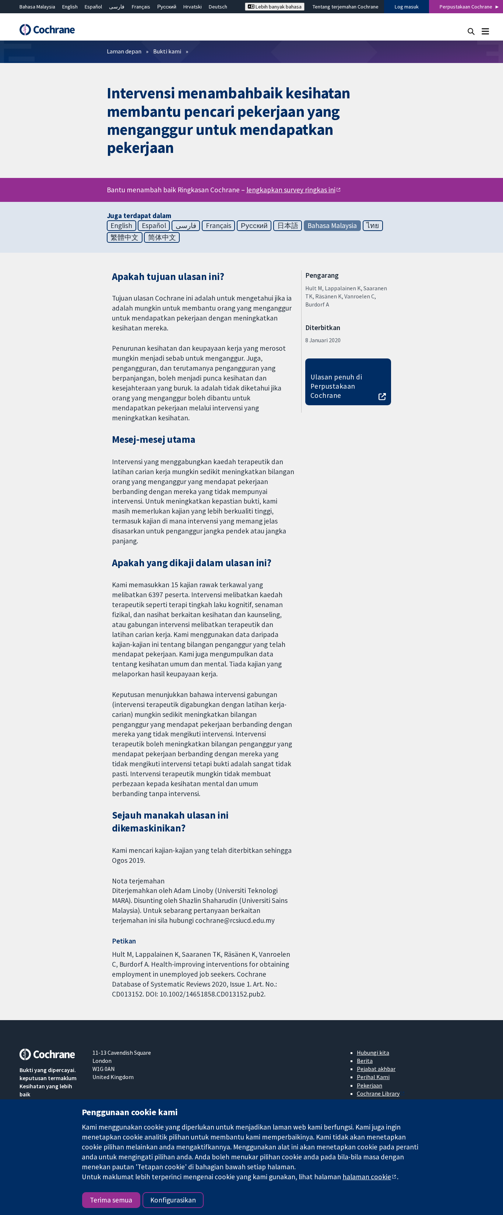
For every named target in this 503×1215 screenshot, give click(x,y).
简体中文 (162, 237)
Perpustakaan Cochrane (466, 6)
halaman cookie (366, 1176)
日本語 (287, 225)
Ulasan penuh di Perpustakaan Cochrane (336, 386)
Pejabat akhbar (376, 1068)
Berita (365, 1060)
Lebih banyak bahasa (278, 6)
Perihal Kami (373, 1077)
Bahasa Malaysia (37, 6)
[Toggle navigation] (485, 31)
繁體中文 (124, 237)
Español (93, 6)
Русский (166, 6)
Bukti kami (167, 51)
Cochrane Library (378, 1093)
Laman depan (124, 51)
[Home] (51, 29)
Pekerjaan (369, 1085)
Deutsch (218, 6)
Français (141, 6)
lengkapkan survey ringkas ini (290, 189)
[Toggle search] (471, 31)
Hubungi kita (373, 1052)
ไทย (372, 225)
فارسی (116, 6)
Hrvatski (192, 6)
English (70, 6)
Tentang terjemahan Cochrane (346, 6)
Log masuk (407, 6)
